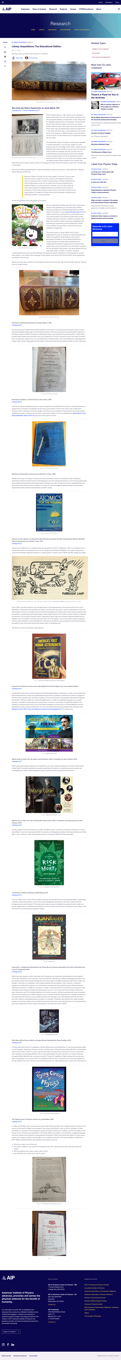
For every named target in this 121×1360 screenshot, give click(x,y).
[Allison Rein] (13, 58)
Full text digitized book (30, 110)
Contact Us (51, 1304)
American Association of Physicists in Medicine (100, 1291)
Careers (73, 9)
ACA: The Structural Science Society (96, 1285)
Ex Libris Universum (19, 42)
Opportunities (65, 29)
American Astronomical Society (94, 1298)
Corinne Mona (33, 58)
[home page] (6, 9)
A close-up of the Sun (99, 182)
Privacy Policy (33, 1355)
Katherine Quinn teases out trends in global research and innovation (104, 217)
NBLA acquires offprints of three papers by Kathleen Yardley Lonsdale (110, 107)
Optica (86, 1313)
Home (33, 29)
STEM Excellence (86, 9)
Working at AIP (6, 1355)
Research (53, 9)
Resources (52, 29)
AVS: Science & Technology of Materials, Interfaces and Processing (101, 1308)
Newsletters (108, 2)
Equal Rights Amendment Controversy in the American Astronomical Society (106, 118)
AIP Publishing (53, 1310)
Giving (117, 2)
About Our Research (82, 29)
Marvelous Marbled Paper (100, 144)
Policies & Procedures (20, 1355)
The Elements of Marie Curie (101, 152)
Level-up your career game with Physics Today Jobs (102, 173)
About (98, 9)
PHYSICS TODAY (96, 169)
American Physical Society (93, 1304)
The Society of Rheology (92, 1316)
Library (42, 29)
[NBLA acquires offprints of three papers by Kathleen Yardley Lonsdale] (95, 105)
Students (63, 9)
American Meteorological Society (95, 1301)
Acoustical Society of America (94, 1288)
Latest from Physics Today (104, 164)
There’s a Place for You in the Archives (105, 96)
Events (101, 2)
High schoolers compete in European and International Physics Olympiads (104, 201)
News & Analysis (39, 9)
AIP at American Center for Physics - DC (62, 1294)
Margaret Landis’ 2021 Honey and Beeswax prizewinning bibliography (35, 709)
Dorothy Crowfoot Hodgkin (101, 133)
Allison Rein (19, 58)
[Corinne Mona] (26, 58)
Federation (25, 9)
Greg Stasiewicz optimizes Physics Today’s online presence (103, 191)
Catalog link (16, 110)
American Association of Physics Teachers (98, 1294)
